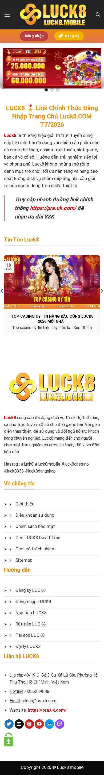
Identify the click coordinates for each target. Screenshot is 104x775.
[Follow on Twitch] (59, 724)
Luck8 (10, 417)
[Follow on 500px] (49, 724)
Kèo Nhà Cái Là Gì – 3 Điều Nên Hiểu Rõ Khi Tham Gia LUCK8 (55, 319)
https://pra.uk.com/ (53, 208)
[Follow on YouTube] (39, 724)
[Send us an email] (19, 724)
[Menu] (7, 15)
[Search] (98, 14)
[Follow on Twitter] (9, 724)
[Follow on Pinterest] (29, 724)
